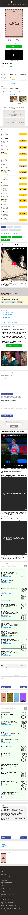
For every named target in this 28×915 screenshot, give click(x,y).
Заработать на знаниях (15, 230)
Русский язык (3, 874)
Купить (14, 46)
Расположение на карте (6, 576)
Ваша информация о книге (7, 823)
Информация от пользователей (10, 320)
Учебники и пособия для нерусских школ (9, 876)
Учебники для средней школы (7, 902)
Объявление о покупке (8, 312)
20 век (24, 4)
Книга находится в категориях (10, 322)
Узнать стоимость (17, 236)
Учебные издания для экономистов (8, 897)
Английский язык (4, 880)
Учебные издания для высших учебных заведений (11, 883)
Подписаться (14, 426)
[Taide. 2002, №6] (23, 698)
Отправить (23, 687)
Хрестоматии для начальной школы (8, 882)
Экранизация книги (14, 60)
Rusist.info (15, 2)
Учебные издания (4, 877)
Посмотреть (23, 133)
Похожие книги (6, 317)
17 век (9, 4)
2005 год (4, 844)
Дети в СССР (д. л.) (4, 907)
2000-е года (4, 845)
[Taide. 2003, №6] (3, 698)
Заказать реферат (6, 236)
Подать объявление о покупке (8, 378)
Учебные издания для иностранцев (8, 910)
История (2, 885)
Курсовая (16, 82)
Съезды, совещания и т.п (6, 899)
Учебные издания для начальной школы (9, 905)
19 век (19, 4)
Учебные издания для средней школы (8, 903)
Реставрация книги (14, 94)
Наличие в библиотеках (8, 314)
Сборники (3, 891)
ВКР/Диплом (22, 82)
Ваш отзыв (3, 671)
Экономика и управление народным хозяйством (11, 908)
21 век (3, 846)
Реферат (12, 82)
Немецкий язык (4, 896)
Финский (4, 848)
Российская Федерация (5, 888)
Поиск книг (3, 4)
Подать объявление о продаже (8, 400)
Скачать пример (5, 239)
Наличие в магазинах (8, 319)
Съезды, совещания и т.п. (6, 887)
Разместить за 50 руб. (7, 394)
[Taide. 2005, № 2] (16, 698)
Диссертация (12, 83)
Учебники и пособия (5, 893)
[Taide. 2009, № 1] (10, 698)
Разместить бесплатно (7, 415)
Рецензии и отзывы (7, 315)
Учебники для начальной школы (7, 894)
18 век (14, 4)
